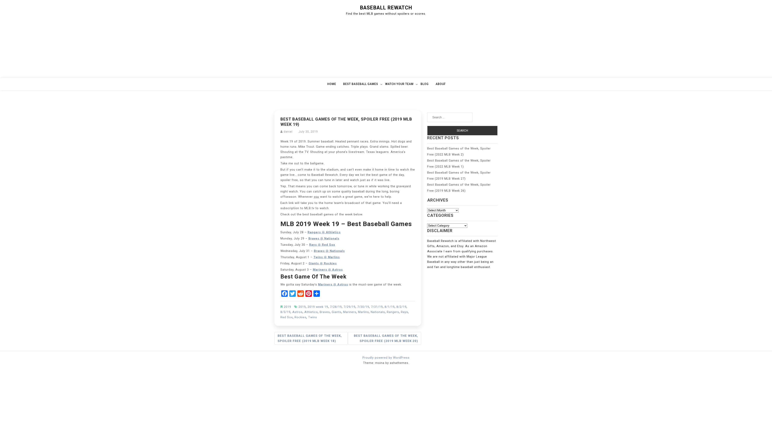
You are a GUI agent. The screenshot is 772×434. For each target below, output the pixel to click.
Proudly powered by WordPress (386, 357)
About (441, 84)
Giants (336, 312)
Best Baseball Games (360, 84)
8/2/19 (401, 307)
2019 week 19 (318, 307)
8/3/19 (285, 312)
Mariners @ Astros (328, 269)
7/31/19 (377, 307)
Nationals (378, 312)
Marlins (363, 312)
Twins (312, 317)
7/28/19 (336, 307)
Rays (404, 312)
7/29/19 (349, 307)
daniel (288, 131)
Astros (297, 312)
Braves (325, 312)
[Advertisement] (386, 47)
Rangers (393, 312)
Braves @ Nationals (329, 251)
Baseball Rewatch (386, 8)
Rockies (300, 317)
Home (331, 84)
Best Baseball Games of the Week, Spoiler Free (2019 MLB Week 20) (386, 338)
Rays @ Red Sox (322, 245)
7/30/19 (363, 307)
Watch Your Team (399, 84)
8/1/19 (390, 307)
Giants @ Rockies (323, 263)
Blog (425, 84)
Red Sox (286, 317)
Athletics (311, 312)
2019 (287, 307)
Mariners (349, 312)
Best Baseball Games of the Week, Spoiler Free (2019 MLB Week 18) (310, 338)
